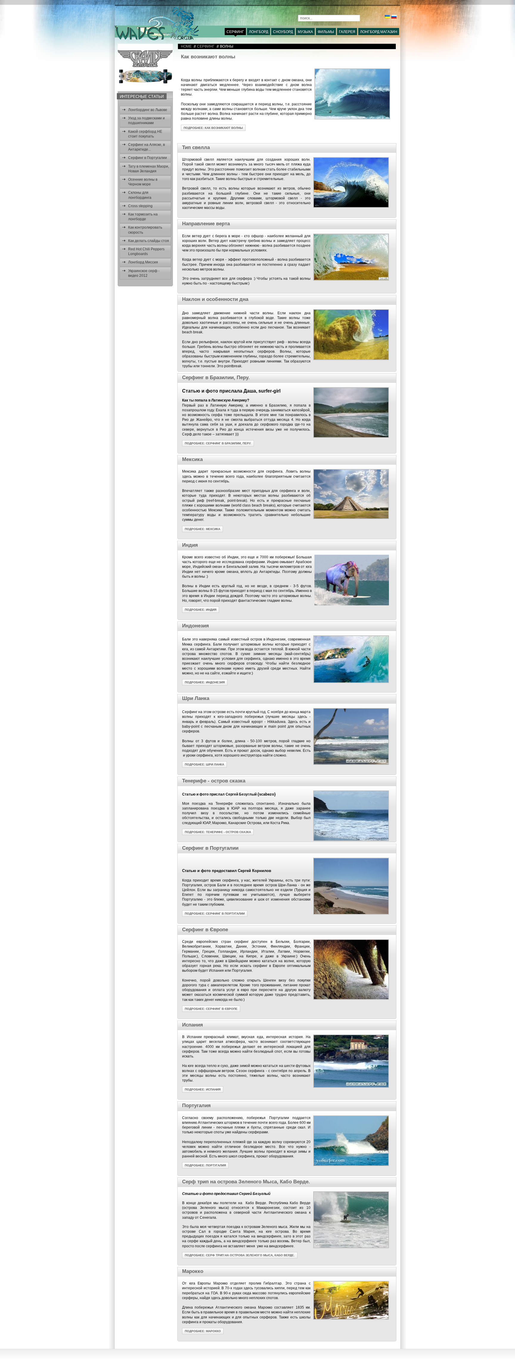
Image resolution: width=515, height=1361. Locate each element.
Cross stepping (140, 206)
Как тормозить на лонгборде (143, 216)
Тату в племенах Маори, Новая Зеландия (148, 168)
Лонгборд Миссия (143, 262)
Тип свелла (196, 147)
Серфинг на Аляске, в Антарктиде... (146, 147)
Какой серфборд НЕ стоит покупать (145, 133)
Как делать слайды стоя (148, 241)
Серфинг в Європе (205, 929)
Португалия (196, 1105)
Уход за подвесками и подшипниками (146, 120)
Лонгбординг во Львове (147, 110)
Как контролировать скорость (145, 229)
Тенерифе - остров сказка (213, 781)
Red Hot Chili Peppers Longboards (146, 251)
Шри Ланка (195, 698)
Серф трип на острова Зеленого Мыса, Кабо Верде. (246, 1182)
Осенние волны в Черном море (142, 181)
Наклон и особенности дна (215, 299)
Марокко (192, 1271)
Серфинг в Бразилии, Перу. (216, 377)
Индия (190, 545)
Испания (192, 1025)
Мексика (192, 459)
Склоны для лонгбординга (139, 194)
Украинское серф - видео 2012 (143, 273)
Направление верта (206, 223)
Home (186, 46)
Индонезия (195, 626)
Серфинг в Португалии (147, 158)
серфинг (206, 46)
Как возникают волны (208, 57)
